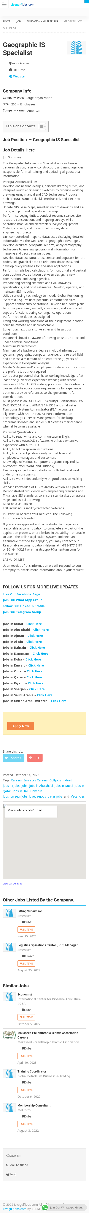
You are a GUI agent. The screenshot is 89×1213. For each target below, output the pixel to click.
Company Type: (14, 97)
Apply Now (21, 726)
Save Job (15, 1156)
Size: (6, 104)
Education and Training (42, 21)
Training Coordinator (31, 1071)
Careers (16, 780)
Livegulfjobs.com (15, 1209)
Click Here (34, 624)
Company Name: (14, 110)
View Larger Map (12, 883)
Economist (24, 994)
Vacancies (78, 796)
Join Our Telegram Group (22, 612)
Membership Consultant (34, 1105)
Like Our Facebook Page (21, 594)
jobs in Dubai (64, 786)
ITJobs (15, 786)
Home (6, 21)
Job (19, 21)
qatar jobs (55, 796)
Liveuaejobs (37, 796)
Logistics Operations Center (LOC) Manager (47, 945)
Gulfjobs (55, 780)
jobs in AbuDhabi (41, 786)
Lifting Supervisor (29, 911)
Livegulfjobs (19, 796)
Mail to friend (18, 1165)
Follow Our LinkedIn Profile (24, 606)
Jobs (24, 786)
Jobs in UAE (21, 791)
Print (12, 1174)
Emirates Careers (36, 780)
